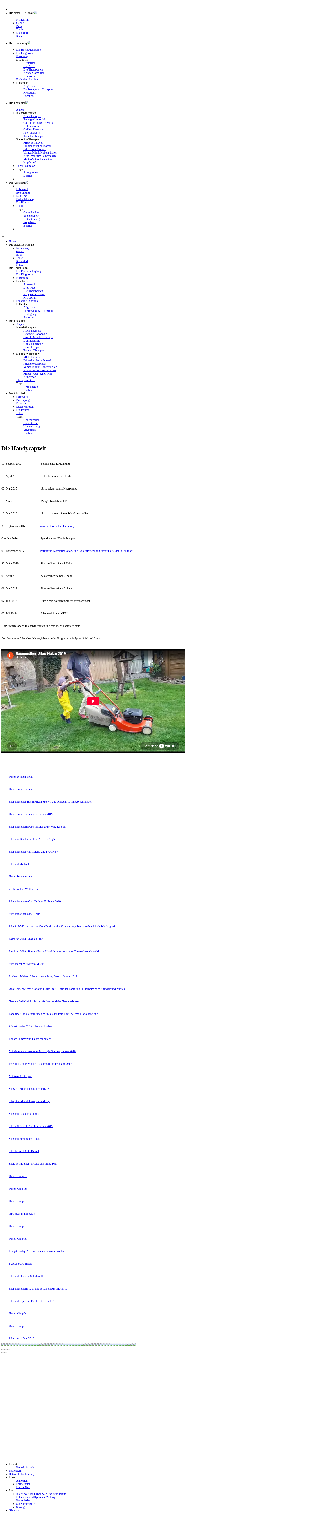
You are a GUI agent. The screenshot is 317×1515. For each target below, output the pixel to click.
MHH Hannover (33, 142)
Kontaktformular (25, 1467)
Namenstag (22, 19)
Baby (19, 26)
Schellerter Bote (25, 1503)
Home (12, 241)
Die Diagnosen (25, 53)
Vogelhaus (29, 222)
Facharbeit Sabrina (27, 79)
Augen (20, 109)
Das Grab (21, 195)
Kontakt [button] (13, 1464)
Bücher (27, 175)
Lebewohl (22, 189)
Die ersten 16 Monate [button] (21, 13)
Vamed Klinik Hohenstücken (40, 152)
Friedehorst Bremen (34, 149)
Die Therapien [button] (17, 102)
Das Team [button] (22, 59)
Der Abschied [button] (17, 182)
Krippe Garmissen (34, 72)
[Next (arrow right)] (5, 1352)
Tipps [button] (19, 169)
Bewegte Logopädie (35, 119)
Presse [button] (12, 1490)
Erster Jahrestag (25, 199)
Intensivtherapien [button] (26, 112)
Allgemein (29, 86)
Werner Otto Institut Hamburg (56, 526)
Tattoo (19, 205)
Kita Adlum (30, 76)
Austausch (29, 62)
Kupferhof (29, 162)
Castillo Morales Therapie (38, 122)
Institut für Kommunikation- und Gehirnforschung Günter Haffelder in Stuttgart (86, 550)
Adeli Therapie (32, 116)
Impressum (15, 1470)
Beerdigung (23, 192)
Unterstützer (23, 1487)
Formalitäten (23, 1483)
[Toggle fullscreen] (5, 1349)
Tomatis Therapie (33, 136)
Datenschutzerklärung (21, 1474)
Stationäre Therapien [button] (28, 139)
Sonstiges (28, 95)
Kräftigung (29, 92)
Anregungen (30, 172)
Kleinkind (22, 32)
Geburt (20, 22)
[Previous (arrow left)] (2, 1352)
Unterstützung (31, 219)
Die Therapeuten (33, 69)
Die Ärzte (29, 66)
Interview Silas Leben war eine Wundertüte (41, 1493)
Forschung (22, 56)
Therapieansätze (25, 165)
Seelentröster (30, 215)
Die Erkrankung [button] (18, 267)
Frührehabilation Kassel (37, 145)
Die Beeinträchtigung (28, 49)
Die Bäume (22, 202)
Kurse (19, 36)
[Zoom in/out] (8, 1349)
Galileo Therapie (33, 129)
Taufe (19, 29)
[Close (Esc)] (2, 1349)
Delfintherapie (31, 126)
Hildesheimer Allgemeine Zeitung (35, 1497)
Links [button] (12, 1477)
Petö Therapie (31, 132)
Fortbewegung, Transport (38, 89)
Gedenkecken (31, 212)
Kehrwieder (23, 1500)
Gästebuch (15, 1510)
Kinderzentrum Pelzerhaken (39, 155)
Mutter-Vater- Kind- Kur (37, 159)
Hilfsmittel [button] (22, 82)
